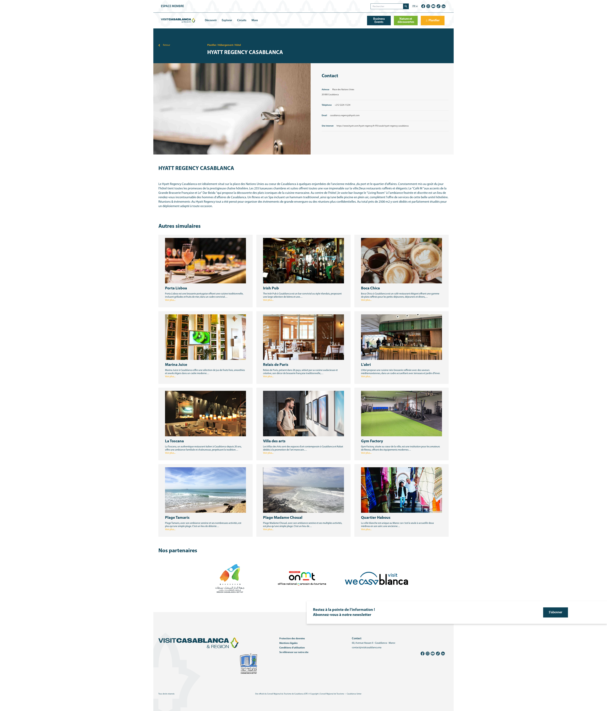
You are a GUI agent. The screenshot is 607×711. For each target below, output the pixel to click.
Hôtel (238, 45)
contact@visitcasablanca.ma (366, 647)
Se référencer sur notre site (293, 652)
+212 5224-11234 (342, 105)
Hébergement (225, 45)
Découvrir (211, 20)
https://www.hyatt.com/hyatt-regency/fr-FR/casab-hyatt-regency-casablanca (373, 126)
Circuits (241, 20)
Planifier (211, 45)
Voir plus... (170, 300)
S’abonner (555, 612)
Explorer (227, 20)
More (254, 20)
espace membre (172, 6)
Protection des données (292, 638)
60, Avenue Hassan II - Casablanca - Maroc (373, 643)
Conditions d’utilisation (292, 648)
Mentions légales (288, 643)
